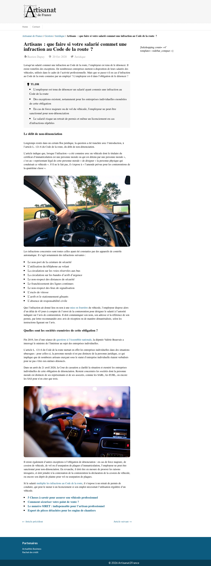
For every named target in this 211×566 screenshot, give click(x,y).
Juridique (60, 36)
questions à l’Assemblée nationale (74, 339)
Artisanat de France (32, 36)
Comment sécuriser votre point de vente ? (53, 502)
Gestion (49, 36)
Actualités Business (31, 548)
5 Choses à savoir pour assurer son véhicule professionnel (63, 497)
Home (25, 26)
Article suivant (123, 521)
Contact (36, 26)
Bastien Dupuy (36, 57)
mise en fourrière (79, 307)
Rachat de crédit (30, 552)
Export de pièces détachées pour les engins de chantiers (62, 510)
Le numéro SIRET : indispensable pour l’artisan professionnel (66, 506)
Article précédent (32, 521)
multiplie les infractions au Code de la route (59, 483)
